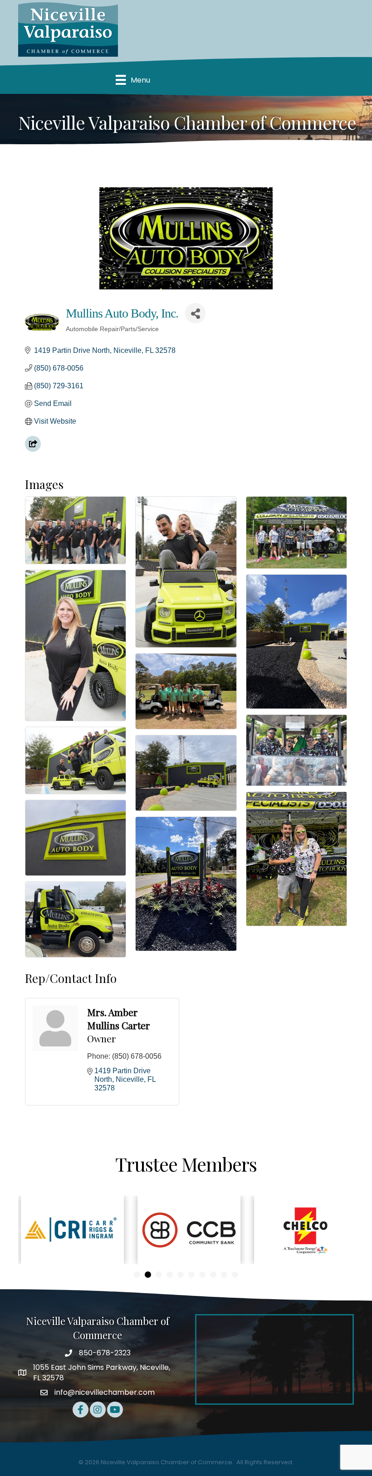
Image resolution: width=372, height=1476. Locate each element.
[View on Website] (33, 449)
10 (235, 1274)
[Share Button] (195, 313)
